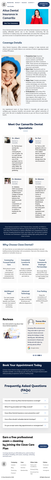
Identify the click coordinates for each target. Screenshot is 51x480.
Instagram (46, 470)
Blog (12, 467)
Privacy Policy (34, 469)
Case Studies (10, 6)
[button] (33, 355)
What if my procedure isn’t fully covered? (19, 407)
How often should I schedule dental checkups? (20, 419)
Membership (10, 2)
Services (17, 2)
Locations (30, 2)
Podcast (13, 473)
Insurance (24, 2)
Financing (13, 470)
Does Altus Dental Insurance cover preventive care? (22, 413)
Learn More (43, 446)
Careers (13, 465)
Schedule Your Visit (44, 4)
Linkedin (45, 467)
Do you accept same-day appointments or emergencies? (24, 425)
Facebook (45, 465)
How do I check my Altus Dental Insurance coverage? (22, 401)
